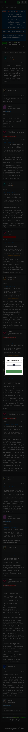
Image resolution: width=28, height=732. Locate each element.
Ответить (14, 371)
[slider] (14, 365)
